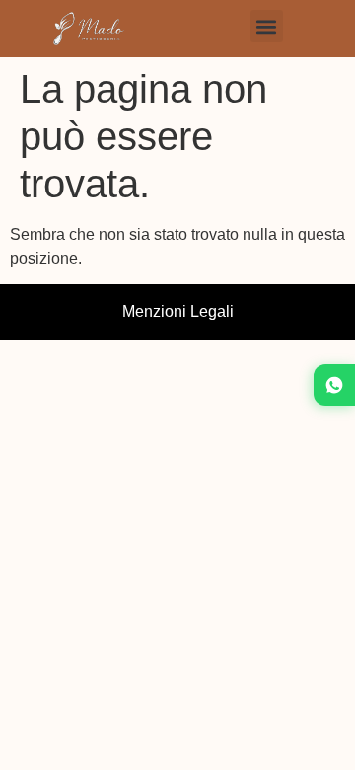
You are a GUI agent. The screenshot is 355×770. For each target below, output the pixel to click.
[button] (266, 26)
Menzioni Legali (178, 311)
